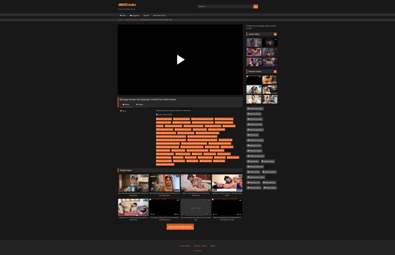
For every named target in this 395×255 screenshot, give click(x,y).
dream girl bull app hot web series (221, 143)
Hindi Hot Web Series (131, 19)
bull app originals (230, 126)
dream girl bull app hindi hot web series (195, 143)
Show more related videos (180, 226)
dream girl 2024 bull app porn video (208, 133)
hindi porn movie (211, 154)
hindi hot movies (228, 147)
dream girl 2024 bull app (187, 133)
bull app (160, 126)
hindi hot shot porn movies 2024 (198, 150)
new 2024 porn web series (166, 164)
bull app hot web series (214, 126)
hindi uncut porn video (164, 161)
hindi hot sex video (164, 150)
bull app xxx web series (217, 129)
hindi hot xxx (198, 154)
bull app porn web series (165, 129)
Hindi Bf (146, 15)
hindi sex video (191, 157)
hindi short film (220, 157)
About (127, 104)
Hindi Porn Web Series (182, 119)
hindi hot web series (218, 150)
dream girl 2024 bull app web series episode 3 (171, 140)
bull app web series (200, 129)
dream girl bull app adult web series (168, 143)
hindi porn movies (225, 154)
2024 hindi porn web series (225, 119)
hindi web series (206, 161)
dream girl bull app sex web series (168, 147)
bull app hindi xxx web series (194, 126)
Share (140, 104)
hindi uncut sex (180, 161)
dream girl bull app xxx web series (193, 147)
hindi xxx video (219, 161)
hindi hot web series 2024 (165, 154)
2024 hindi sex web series (182, 122)
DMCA (212, 246)
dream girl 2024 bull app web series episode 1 (171, 136)
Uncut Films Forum (159, 15)
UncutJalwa (197, 250)
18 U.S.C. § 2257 (200, 246)
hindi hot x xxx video (184, 154)
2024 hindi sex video (164, 122)
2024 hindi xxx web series (225, 122)
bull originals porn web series (166, 133)
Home (124, 15)
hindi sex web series (206, 157)
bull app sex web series (184, 129)
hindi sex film (179, 157)
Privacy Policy (185, 246)
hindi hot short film (179, 150)
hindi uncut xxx (193, 161)
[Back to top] (388, 249)
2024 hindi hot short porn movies (203, 119)
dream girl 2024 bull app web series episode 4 (203, 140)
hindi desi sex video (213, 147)
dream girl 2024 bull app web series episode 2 (203, 136)
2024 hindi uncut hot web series (203, 122)
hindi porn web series (164, 157)
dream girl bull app (226, 140)
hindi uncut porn (234, 157)
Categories (135, 15)
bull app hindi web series (174, 126)
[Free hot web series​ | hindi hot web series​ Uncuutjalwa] (128, 5)
